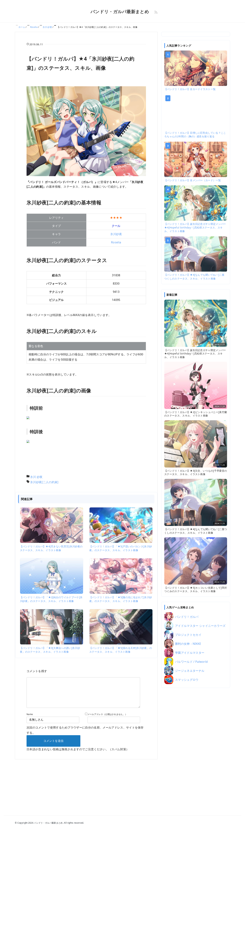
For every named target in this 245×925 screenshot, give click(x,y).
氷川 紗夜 (36, 477)
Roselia (116, 242)
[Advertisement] (196, 747)
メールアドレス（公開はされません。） (107, 714)
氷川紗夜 (116, 234)
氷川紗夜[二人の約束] (44, 482)
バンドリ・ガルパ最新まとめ (120, 11)
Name (30, 714)
